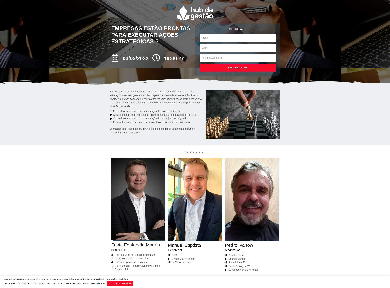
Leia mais (100, 283)
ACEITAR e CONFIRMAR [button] (120, 283)
